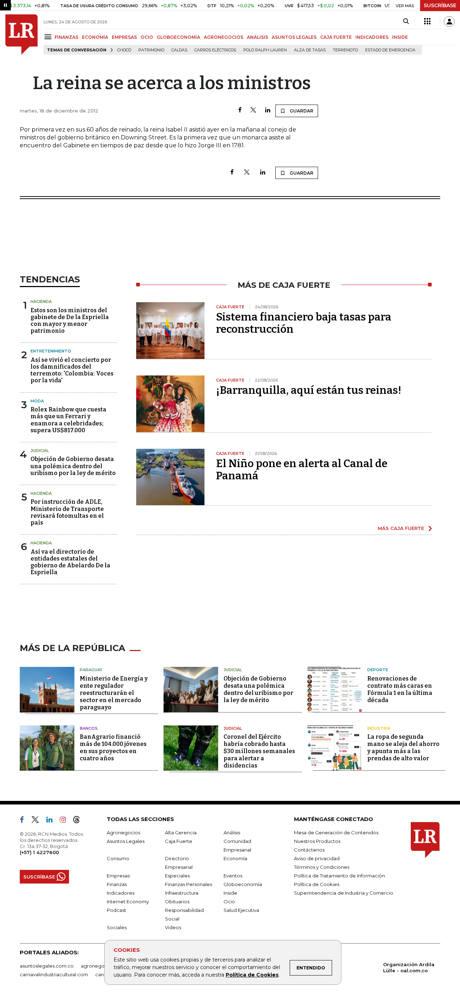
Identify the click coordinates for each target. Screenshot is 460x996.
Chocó (124, 50)
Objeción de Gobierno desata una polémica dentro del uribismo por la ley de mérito (73, 466)
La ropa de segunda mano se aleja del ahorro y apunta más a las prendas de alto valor (403, 747)
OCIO (147, 37)
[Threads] (79, 821)
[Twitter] (253, 110)
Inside (230, 893)
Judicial (40, 450)
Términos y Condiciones (321, 867)
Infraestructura (181, 893)
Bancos (89, 728)
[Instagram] (66, 821)
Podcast (116, 910)
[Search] (406, 21)
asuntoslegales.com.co (47, 966)
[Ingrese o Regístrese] (449, 21)
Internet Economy (128, 901)
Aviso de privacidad (317, 858)
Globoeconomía (243, 884)
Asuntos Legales (125, 841)
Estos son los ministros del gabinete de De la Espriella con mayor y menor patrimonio (70, 321)
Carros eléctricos (215, 50)
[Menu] (49, 37)
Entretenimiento (51, 351)
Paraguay (91, 669)
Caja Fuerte (178, 841)
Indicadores (120, 893)
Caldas (179, 50)
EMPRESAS (124, 37)
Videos (173, 927)
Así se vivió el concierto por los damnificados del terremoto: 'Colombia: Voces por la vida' (72, 370)
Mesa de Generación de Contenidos (336, 832)
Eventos (233, 876)
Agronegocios (123, 832)
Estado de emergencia (390, 50)
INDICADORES (371, 37)
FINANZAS (66, 37)
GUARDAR (301, 111)
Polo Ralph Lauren (265, 50)
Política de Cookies (252, 975)
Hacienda (41, 301)
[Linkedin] (267, 110)
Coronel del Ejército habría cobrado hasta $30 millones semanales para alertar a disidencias (259, 751)
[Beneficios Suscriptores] (427, 22)
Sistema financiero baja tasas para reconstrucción (303, 323)
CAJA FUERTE (336, 37)
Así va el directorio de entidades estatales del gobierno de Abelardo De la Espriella (70, 562)
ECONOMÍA (95, 37)
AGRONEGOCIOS (223, 37)
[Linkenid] (52, 821)
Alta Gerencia (181, 832)
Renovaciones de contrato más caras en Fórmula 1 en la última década (399, 689)
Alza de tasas (310, 50)
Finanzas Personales (188, 884)
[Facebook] (240, 110)
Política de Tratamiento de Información (339, 876)
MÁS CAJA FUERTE (401, 528)
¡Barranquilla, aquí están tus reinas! (308, 390)
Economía (235, 858)
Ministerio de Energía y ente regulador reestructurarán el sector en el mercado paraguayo (114, 693)
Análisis (232, 832)
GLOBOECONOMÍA (178, 37)
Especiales (177, 876)
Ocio (229, 901)
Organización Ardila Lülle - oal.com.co (408, 967)
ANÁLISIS (257, 37)
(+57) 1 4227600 (39, 852)
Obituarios (177, 901)
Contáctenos (309, 850)
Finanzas (117, 884)
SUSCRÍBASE (440, 5)
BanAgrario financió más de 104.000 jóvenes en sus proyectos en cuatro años (113, 747)
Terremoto (345, 50)
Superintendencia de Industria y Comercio (343, 893)
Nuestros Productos (317, 841)
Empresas (118, 876)
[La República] (21, 34)
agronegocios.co (101, 966)
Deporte (377, 669)
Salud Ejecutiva (241, 910)
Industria (378, 728)
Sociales (116, 927)
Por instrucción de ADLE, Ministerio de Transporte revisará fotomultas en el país (67, 512)
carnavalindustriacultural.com (54, 974)
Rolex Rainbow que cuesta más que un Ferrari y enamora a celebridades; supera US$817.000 (68, 420)
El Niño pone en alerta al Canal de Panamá (301, 469)
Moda (37, 401)
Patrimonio (151, 50)
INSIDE (400, 37)
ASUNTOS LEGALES (294, 37)
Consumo (118, 858)
